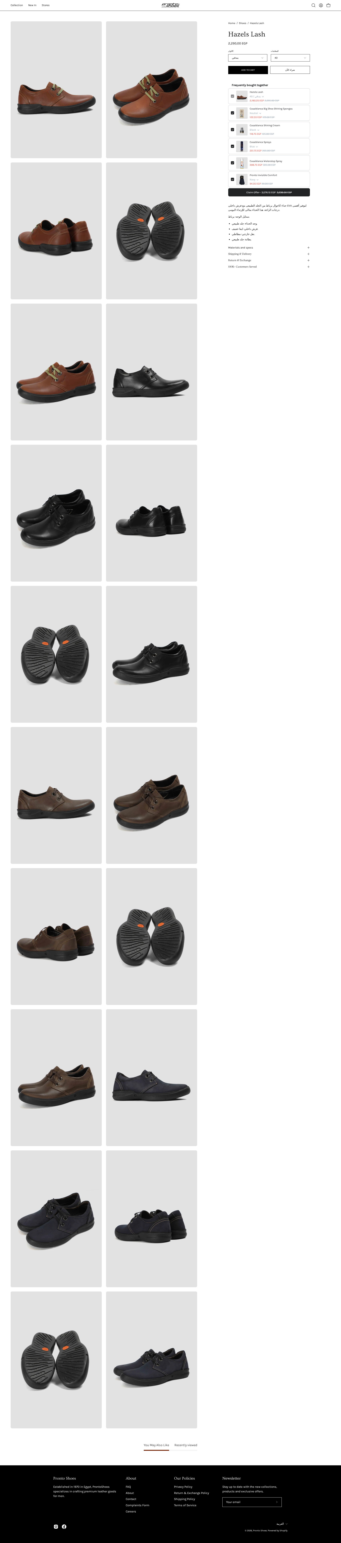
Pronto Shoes (260, 1530)
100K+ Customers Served (242, 266)
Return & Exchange (239, 260)
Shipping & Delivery (239, 253)
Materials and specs (240, 247)
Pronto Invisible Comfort (263, 175)
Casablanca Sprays (260, 142)
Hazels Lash (256, 92)
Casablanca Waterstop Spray (266, 161)
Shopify (283, 1530)
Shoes (242, 23)
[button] (313, 5)
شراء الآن (290, 70)
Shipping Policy (184, 1499)
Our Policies (184, 1478)
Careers (131, 1511)
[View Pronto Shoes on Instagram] (56, 1526)
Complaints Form (137, 1505)
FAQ (128, 1486)
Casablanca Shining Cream (265, 125)
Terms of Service (185, 1505)
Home (231, 23)
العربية (280, 1523)
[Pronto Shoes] (170, 5)
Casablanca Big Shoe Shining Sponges (271, 108)
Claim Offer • (269, 192)
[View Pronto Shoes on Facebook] (64, 1526)
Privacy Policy (183, 1486)
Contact (131, 1499)
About (131, 1478)
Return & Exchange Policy (191, 1492)
